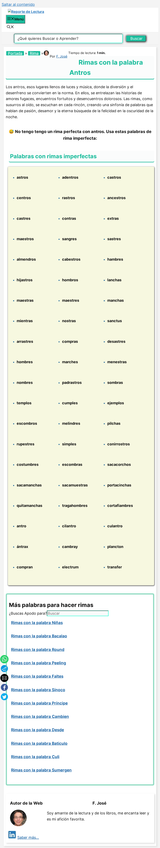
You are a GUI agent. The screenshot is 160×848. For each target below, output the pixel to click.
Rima (34, 53)
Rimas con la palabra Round (37, 649)
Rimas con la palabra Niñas (37, 622)
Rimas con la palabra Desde (37, 729)
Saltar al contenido (18, 4)
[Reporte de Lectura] (26, 12)
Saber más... (28, 837)
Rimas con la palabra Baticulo (39, 743)
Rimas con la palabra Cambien (40, 716)
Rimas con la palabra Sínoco (38, 689)
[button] (10, 27)
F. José (61, 56)
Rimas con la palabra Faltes (37, 676)
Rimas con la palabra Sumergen (41, 770)
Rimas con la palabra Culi (35, 756)
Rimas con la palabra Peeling (38, 663)
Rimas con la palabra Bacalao (39, 636)
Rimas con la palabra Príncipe (39, 703)
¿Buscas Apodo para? (28, 613)
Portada (15, 53)
